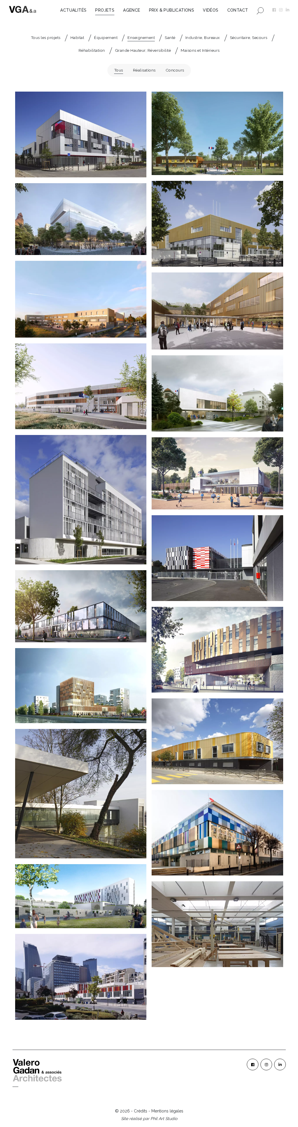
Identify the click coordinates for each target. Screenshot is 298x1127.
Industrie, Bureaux (202, 37)
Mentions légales (167, 1111)
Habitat (77, 37)
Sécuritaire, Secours (248, 37)
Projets (104, 10)
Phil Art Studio (163, 1118)
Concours (175, 70)
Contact (237, 10)
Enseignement (141, 37)
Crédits (140, 1111)
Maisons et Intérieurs (200, 50)
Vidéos (210, 10)
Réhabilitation (92, 50)
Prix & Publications (171, 10)
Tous (118, 70)
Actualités (73, 10)
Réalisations (144, 70)
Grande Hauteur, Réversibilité (143, 50)
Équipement (106, 37)
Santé (170, 37)
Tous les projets (46, 37)
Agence (131, 10)
